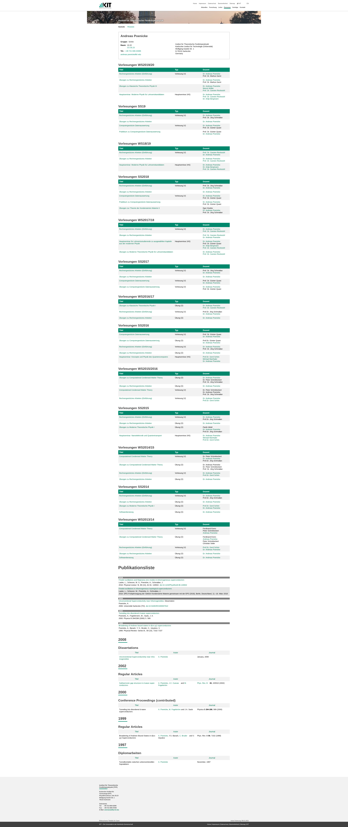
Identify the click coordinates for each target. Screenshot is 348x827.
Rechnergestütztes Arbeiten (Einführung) (135, 74)
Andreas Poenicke (210, 533)
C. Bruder (183, 736)
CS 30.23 (131, 48)
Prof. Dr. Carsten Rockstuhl (214, 90)
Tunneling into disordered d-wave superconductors (139, 613)
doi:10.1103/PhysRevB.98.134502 (173, 585)
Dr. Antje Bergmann (211, 99)
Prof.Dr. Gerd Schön (211, 357)
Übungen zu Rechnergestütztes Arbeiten (135, 80)
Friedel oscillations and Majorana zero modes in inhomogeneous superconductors (151, 580)
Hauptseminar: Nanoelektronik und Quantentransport (140, 436)
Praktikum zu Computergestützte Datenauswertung (139, 132)
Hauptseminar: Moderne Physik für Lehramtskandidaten (141, 94)
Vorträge (235, 7)
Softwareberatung (126, 512)
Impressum (202, 3)
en (248, 3)
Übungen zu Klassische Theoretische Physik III (138, 86)
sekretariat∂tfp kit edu (111, 810)
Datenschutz (212, 3)
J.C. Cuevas (174, 683)
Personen (227, 7)
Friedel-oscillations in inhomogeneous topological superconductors (145, 589)
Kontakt (242, 7)
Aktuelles (204, 7)
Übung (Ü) (179, 306)
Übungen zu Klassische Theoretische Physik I (137, 306)
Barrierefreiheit (223, 3)
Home (195, 3)
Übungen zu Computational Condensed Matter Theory (141, 378)
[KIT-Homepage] (105, 5)
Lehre (220, 7)
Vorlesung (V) (180, 74)
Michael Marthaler (210, 359)
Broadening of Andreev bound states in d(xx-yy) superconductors (145, 626)
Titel (121, 70)
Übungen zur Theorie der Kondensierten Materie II (139, 208)
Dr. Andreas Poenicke (211, 74)
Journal (212, 652)
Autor (175, 652)
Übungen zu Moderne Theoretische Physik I (136, 427)
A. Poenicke (163, 657)
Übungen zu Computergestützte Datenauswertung (139, 287)
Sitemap (232, 3)
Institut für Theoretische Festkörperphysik (140, 20)
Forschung (213, 7)
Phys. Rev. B (202, 683)
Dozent (206, 70)
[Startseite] (248, 7)
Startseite (121, 27)
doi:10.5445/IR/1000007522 (157, 606)
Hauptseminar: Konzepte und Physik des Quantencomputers (143, 357)
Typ (176, 70)
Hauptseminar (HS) (182, 94)
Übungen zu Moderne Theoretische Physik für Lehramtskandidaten (146, 252)
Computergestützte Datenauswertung (134, 126)
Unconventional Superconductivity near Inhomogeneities (141, 601)
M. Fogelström (175, 709)
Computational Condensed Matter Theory (135, 390)
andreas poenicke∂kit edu (131, 54)
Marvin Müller (208, 88)
